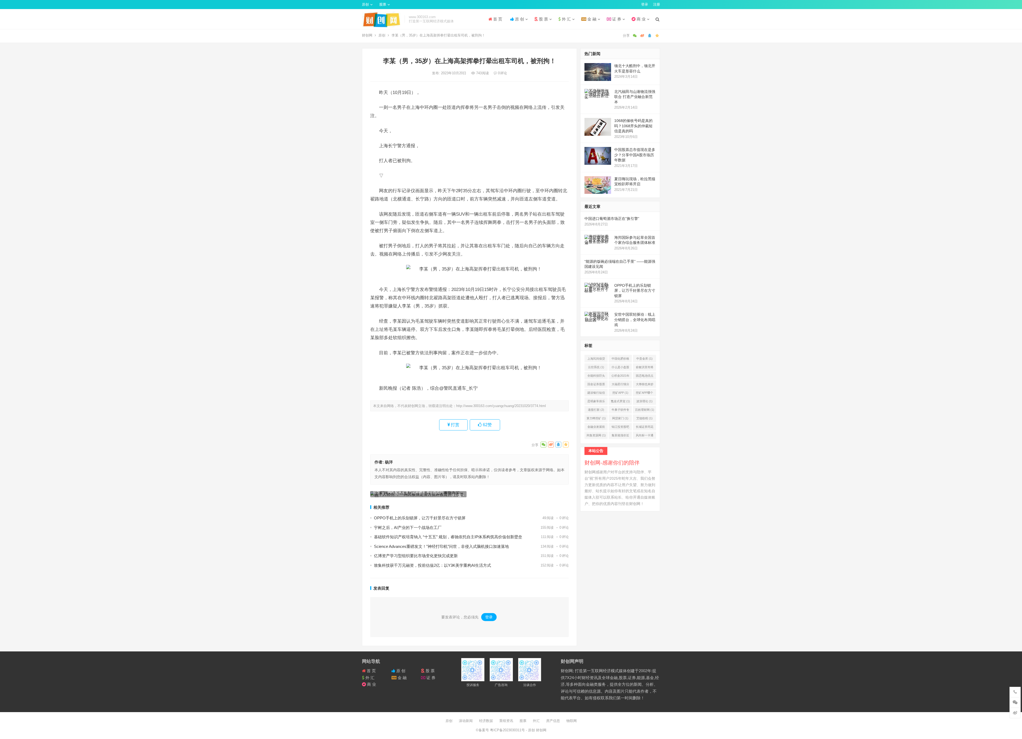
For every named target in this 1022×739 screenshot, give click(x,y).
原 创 (519, 19)
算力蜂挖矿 (596, 418)
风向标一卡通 (644, 436)
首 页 (497, 19)
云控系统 (596, 367)
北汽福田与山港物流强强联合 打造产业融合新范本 (634, 96)
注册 (656, 4)
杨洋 (389, 462)
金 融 (591, 19)
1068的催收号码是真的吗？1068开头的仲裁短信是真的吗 (633, 125)
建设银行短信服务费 (596, 393)
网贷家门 (620, 418)
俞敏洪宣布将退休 (644, 368)
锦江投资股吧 (620, 427)
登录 (644, 4)
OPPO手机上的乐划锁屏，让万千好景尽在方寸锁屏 (419, 518)
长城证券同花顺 (644, 427)
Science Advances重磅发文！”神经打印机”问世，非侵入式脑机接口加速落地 (441, 546)
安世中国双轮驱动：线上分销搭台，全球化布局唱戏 (634, 319)
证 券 (616, 19)
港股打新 (596, 409)
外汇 (536, 721)
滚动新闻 (466, 721)
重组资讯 (506, 721)
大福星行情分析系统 (620, 385)
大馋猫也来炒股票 (644, 385)
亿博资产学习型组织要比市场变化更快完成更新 (416, 555)
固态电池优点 (644, 376)
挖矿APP (620, 392)
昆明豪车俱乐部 (596, 402)
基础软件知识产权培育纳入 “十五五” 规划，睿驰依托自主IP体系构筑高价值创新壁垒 (448, 537)
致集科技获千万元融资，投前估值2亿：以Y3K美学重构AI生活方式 (432, 565)
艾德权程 (644, 418)
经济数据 (486, 721)
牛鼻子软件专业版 (620, 410)
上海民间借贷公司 (596, 359)
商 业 (641, 19)
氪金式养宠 (620, 401)
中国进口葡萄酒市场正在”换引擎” (611, 218)
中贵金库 (644, 358)
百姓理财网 (644, 409)
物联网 (571, 721)
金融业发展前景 (596, 427)
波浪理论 (644, 401)
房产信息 (553, 721)
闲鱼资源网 (596, 435)
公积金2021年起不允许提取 (620, 376)
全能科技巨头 (596, 376)
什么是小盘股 (620, 368)
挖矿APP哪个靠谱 (644, 393)
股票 (382, 4)
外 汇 (566, 19)
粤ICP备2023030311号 (508, 730)
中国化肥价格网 (620, 359)
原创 (365, 4)
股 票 (543, 19)
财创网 (367, 35)
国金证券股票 (596, 385)
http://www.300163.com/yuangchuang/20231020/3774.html (501, 406)
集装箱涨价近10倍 (620, 436)
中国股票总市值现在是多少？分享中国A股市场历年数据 (634, 154)
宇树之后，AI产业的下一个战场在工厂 (408, 527)
